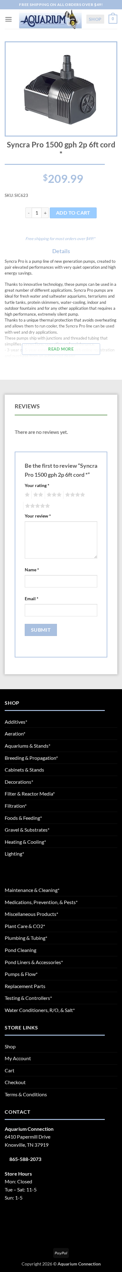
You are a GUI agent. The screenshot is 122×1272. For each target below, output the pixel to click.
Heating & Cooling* (25, 842)
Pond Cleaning (20, 950)
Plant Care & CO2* (25, 926)
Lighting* (14, 854)
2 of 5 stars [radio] (37, 495)
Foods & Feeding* (23, 818)
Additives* (16, 722)
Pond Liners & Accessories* (34, 962)
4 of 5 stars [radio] (74, 495)
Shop (95, 19)
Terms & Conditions (26, 1094)
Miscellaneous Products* (31, 914)
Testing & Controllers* (28, 998)
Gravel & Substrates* (27, 830)
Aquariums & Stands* (27, 746)
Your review (38, 515)
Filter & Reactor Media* (30, 793)
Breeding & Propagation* (31, 758)
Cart (9, 1070)
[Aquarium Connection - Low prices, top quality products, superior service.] (50, 19)
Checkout (15, 1082)
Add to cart (73, 213)
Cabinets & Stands (24, 770)
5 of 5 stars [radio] (36, 506)
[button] (8, 19)
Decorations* (19, 782)
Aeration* (15, 733)
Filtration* (16, 806)
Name (32, 569)
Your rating (37, 485)
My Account (18, 1058)
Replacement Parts (25, 986)
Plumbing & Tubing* (26, 938)
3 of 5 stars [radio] (53, 495)
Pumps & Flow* (21, 974)
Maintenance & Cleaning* (32, 890)
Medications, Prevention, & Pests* (41, 902)
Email (31, 598)
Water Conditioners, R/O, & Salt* (40, 1010)
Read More (61, 348)
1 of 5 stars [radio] (26, 495)
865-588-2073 (25, 1159)
